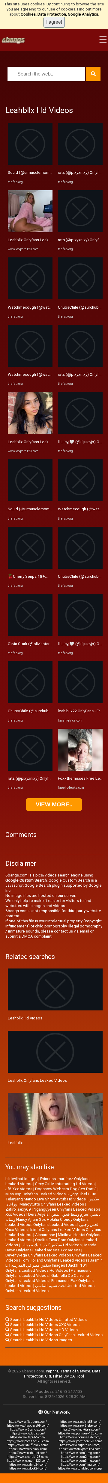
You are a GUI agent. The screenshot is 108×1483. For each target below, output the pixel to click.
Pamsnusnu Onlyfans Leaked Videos (48, 1273)
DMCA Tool (74, 1376)
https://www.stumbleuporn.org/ (80, 1468)
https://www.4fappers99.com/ (28, 1426)
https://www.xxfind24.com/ (27, 1465)
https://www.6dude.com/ (27, 1433)
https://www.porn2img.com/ (80, 1457)
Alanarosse (45, 1234)
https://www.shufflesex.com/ (28, 1445)
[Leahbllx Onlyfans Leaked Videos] (30, 230)
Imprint (52, 1371)
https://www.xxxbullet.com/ (28, 1453)
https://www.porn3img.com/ (80, 1461)
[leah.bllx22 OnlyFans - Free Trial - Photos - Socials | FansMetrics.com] (80, 701)
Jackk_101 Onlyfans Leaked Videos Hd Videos (46, 1268)
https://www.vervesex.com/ (28, 1449)
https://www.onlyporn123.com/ (80, 1449)
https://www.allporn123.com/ (80, 1445)
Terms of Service (75, 1371)
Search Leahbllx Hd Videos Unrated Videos (48, 1319)
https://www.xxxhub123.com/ (28, 1457)
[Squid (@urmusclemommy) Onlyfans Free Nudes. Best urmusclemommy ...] (30, 163)
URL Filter (53, 1376)
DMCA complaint (37, 936)
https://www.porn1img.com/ (80, 1453)
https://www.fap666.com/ (27, 1437)
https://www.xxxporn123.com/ (28, 1461)
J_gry (73, 1194)
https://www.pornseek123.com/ (80, 1433)
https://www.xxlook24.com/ (27, 1468)
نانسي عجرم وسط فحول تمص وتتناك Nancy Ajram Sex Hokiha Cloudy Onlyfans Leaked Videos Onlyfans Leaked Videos (53, 1219)
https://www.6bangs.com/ (28, 1429)
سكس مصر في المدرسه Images (38, 1265)
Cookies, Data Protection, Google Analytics (59, 14)
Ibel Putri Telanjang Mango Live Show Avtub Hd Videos (50, 1196)
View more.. (54, 804)
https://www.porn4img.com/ (80, 1465)
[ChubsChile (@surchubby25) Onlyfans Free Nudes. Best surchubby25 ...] (30, 701)
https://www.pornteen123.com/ (80, 1441)
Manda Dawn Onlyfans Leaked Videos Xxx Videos (50, 1247)
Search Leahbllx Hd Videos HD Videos (43, 1329)
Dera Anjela (38, 1214)
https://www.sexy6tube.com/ (80, 1426)
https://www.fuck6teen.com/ (80, 1429)
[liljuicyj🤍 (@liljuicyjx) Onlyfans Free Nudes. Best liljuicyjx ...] (80, 432)
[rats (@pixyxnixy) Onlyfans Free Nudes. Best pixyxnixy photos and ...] (30, 769)
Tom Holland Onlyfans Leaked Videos (54, 1260)
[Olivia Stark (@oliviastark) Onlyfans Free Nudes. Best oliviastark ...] (30, 634)
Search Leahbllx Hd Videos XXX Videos (44, 1324)
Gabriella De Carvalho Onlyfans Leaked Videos (47, 1278)
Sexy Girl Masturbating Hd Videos (64, 1183)
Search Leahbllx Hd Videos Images (40, 1339)
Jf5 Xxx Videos (18, 1188)
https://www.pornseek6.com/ (80, 1437)
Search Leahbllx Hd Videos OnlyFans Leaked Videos (56, 1334)
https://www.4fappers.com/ (28, 1422)
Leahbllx (15, 1142)
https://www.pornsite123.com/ (28, 1441)
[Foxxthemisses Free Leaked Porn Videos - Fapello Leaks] (80, 769)
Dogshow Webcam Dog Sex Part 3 (66, 1188)
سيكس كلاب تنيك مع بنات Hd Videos (51, 1244)
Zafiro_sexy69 (18, 1209)
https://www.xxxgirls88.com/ (80, 1422)
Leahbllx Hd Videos (25, 1018)
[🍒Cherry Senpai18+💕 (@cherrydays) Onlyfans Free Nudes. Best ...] (30, 567)
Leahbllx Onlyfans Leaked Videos (37, 239)
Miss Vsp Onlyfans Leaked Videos (35, 1194)
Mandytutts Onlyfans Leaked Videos (52, 1204)
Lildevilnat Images (21, 1178)
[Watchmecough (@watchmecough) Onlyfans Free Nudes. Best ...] (30, 298)
